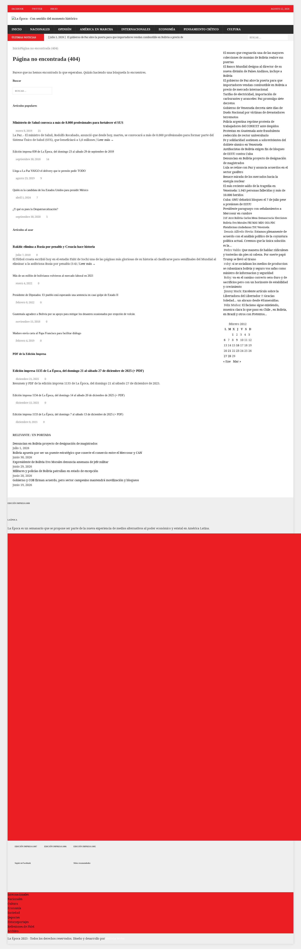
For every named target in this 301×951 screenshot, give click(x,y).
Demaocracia (266, 218)
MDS (261, 222)
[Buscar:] (267, 37)
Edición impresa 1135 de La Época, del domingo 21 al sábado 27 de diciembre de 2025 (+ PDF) (78, 371)
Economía (167, 29)
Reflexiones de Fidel (21, 926)
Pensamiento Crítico (201, 29)
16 (237, 345)
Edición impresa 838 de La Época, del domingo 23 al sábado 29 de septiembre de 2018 (63, 151)
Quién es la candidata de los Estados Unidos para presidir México (50, 190)
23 (237, 351)
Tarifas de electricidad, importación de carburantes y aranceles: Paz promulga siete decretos (253, 98)
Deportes (14, 917)
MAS (255, 222)
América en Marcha (96, 29)
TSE (254, 227)
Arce (231, 218)
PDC (272, 222)
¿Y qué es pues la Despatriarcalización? (35, 209)
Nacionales (40, 29)
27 (225, 356)
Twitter (37, 8)
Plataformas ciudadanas (237, 227)
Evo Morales (239, 222)
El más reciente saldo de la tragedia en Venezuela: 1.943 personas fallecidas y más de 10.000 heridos (254, 190)
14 (47, 159)
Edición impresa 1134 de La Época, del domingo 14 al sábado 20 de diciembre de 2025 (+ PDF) (69, 395)
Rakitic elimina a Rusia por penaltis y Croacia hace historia (54, 247)
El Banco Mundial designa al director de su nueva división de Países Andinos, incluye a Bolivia (252, 71)
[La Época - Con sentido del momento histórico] (53, 18)
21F (225, 218)
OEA (267, 222)
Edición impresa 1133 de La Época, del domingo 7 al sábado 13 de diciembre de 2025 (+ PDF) (68, 414)
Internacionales (135, 29)
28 (229, 356)
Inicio (54, 8)
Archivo (13, 931)
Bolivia (238, 218)
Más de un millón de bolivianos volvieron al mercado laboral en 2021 (53, 275)
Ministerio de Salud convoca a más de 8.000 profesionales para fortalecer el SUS (68, 123)
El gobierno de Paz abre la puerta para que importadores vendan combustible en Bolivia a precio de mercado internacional (255, 85)
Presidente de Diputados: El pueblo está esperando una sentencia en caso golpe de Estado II (65, 295)
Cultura (234, 29)
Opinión (64, 29)
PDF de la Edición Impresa (29, 353)
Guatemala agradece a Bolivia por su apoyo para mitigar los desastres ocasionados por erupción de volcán (74, 314)
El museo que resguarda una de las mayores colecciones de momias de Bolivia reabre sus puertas (253, 57)
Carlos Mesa (251, 218)
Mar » (237, 361)
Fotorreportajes (18, 922)
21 (39, 130)
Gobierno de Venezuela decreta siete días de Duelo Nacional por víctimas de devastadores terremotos (254, 112)
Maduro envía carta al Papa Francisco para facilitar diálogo (47, 333)
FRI (249, 222)
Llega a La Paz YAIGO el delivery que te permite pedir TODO (49, 170)
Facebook (18, 8)
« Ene (227, 361)
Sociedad (14, 913)
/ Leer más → (105, 140)
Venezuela (263, 227)
